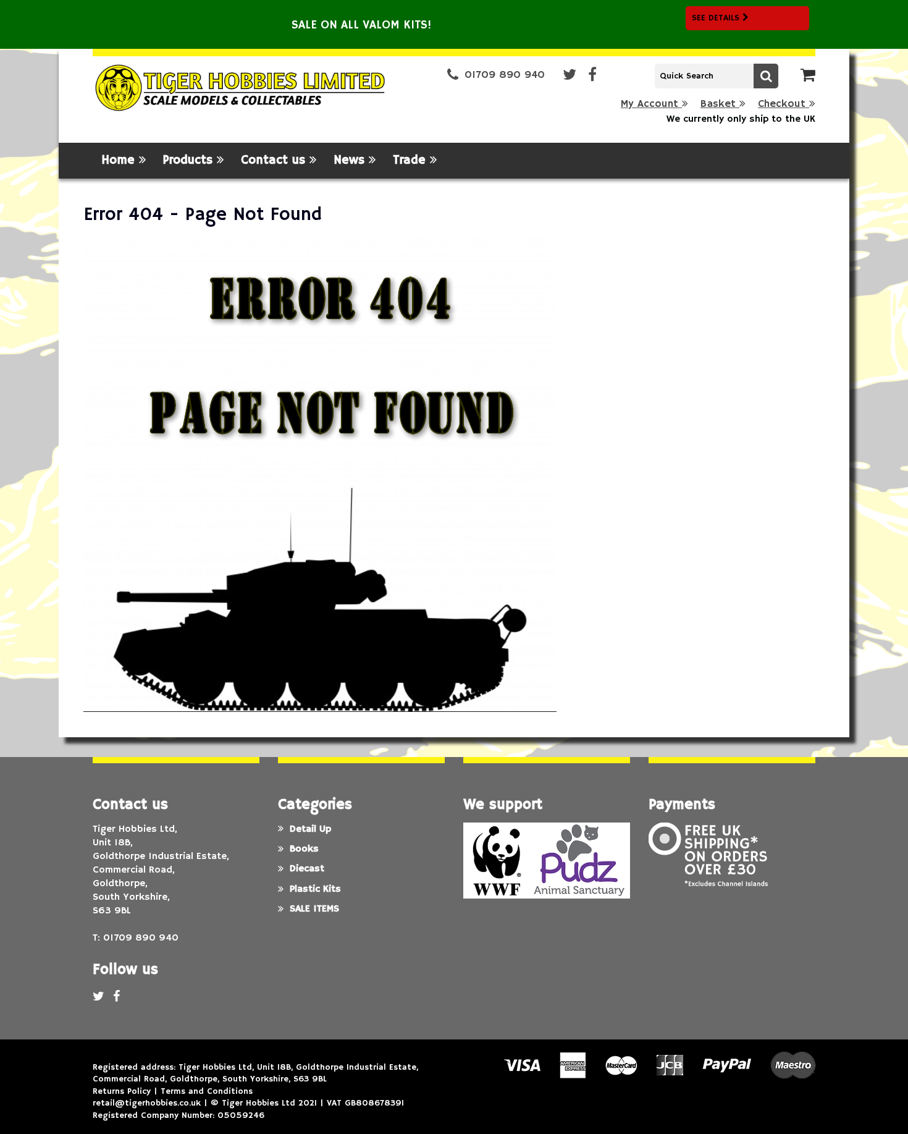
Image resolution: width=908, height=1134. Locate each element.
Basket (719, 104)
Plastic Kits (315, 889)
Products (190, 160)
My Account (651, 104)
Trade (411, 160)
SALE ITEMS (314, 909)
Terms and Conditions (207, 1091)
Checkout (783, 104)
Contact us (275, 160)
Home (120, 160)
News (351, 160)
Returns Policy (122, 1091)
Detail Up (310, 829)
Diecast (307, 869)
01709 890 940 (505, 75)
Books (304, 849)
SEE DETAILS (717, 17)
